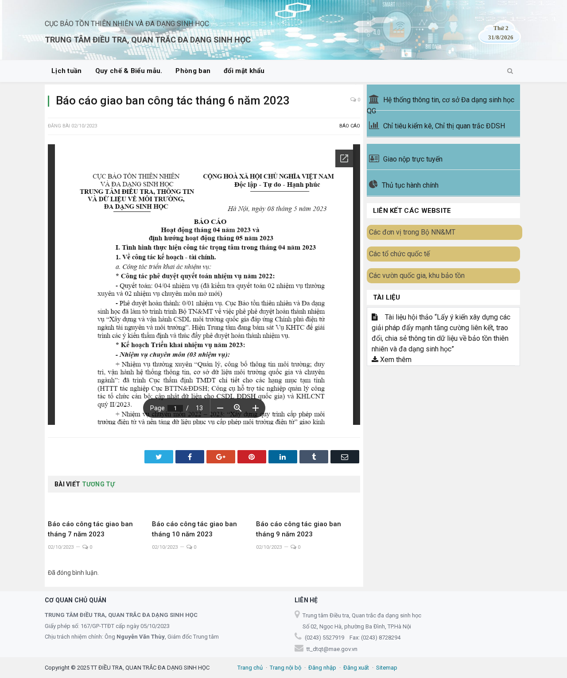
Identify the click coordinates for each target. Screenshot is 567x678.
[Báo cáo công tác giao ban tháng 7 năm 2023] (100, 504)
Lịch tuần (66, 71)
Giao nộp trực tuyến (413, 159)
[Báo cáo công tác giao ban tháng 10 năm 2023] (204, 504)
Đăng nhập (322, 667)
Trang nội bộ (285, 667)
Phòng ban (192, 71)
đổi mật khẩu (244, 71)
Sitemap (386, 667)
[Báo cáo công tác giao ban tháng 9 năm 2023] (308, 504)
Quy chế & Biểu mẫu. (129, 71)
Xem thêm (395, 359)
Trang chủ (250, 667)
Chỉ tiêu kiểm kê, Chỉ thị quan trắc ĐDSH (444, 126)
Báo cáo (349, 126)
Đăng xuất (356, 667)
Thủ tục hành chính (410, 185)
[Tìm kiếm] (510, 71)
